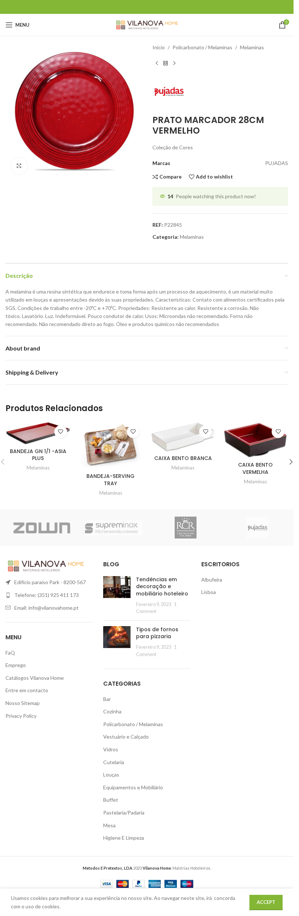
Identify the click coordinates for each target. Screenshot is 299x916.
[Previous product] (156, 63)
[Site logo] (146, 24)
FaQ (10, 652)
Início (158, 47)
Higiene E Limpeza (123, 838)
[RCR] (186, 527)
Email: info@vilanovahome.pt (46, 608)
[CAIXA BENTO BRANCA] (183, 437)
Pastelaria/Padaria (123, 812)
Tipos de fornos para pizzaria (157, 633)
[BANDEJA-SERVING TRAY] (110, 446)
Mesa (109, 825)
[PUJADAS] (258, 527)
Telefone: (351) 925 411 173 (46, 595)
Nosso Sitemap (22, 703)
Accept (266, 902)
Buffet (110, 800)
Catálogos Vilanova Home (34, 678)
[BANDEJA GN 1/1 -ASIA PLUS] (38, 433)
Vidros (110, 749)
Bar (107, 699)
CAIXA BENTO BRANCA (183, 458)
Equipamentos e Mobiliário (133, 787)
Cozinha (112, 711)
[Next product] (174, 63)
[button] (291, 462)
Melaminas (252, 47)
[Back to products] (165, 63)
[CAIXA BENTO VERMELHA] (255, 440)
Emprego (15, 665)
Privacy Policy (20, 716)
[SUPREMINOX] (114, 527)
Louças (111, 774)
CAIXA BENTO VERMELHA (255, 468)
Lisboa (208, 592)
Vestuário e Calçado (126, 736)
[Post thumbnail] (117, 595)
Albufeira (211, 579)
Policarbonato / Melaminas (202, 47)
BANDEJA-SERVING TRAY (110, 479)
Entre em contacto (26, 690)
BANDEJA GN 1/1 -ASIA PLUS (38, 455)
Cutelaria (113, 762)
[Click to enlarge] (19, 166)
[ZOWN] (41, 527)
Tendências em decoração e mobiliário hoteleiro (162, 586)
